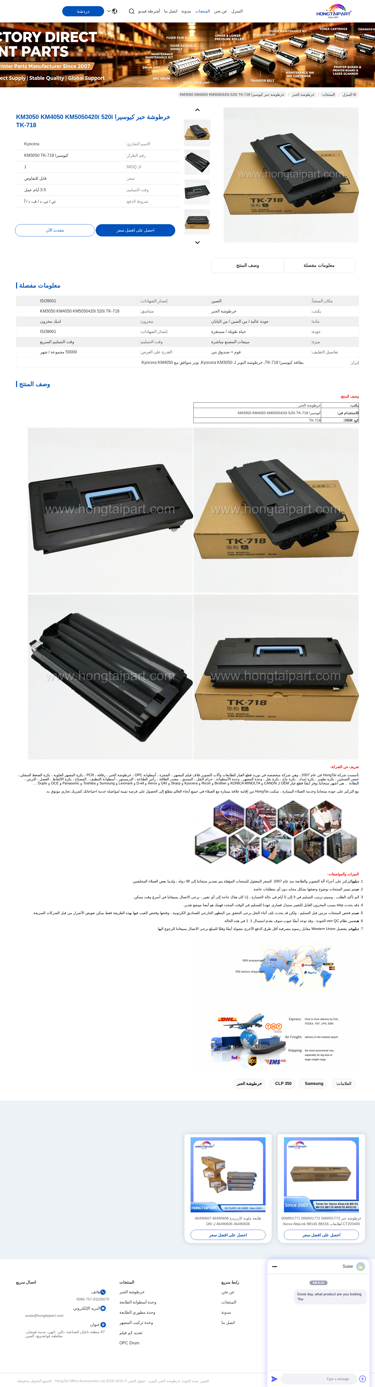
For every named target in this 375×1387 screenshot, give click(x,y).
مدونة (186, 11)
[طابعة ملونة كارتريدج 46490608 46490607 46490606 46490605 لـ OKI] (228, 1174)
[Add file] (362, 1378)
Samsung (314, 1083)
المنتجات (202, 11)
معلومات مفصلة (319, 265)
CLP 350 (283, 1083)
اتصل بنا (170, 11)
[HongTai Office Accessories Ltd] (334, 11)
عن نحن (220, 11)
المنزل (237, 11)
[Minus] (274, 1266)
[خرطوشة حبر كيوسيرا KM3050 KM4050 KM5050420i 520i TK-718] (291, 175)
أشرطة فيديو (149, 11)
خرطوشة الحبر (303, 94)
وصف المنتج (247, 265)
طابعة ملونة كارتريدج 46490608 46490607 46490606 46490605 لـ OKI (228, 1221)
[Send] (274, 1378)
